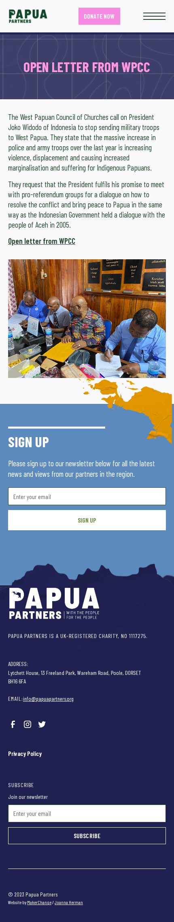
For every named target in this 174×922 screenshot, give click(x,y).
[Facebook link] (13, 724)
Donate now (99, 16)
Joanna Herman (69, 902)
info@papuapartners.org (48, 698)
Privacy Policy (25, 753)
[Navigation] (28, 16)
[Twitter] (42, 724)
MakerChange (39, 902)
